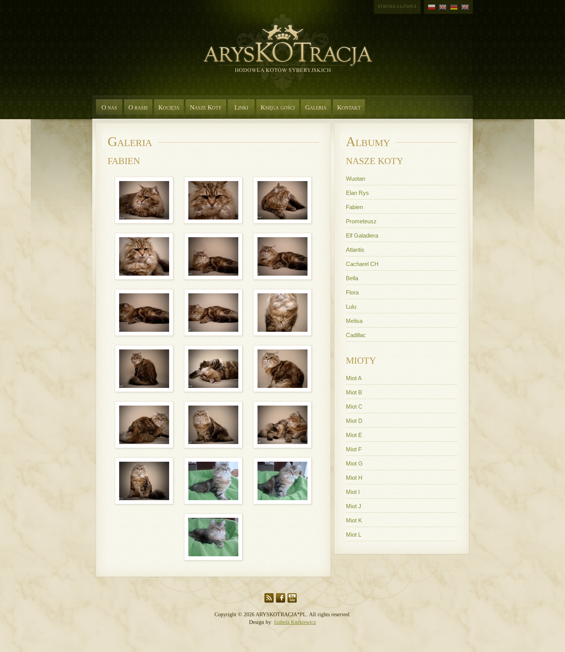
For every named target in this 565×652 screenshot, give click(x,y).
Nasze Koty (206, 107)
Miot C (354, 406)
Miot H (354, 477)
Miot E (354, 435)
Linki (241, 107)
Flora (352, 292)
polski (431, 7)
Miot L (353, 534)
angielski (443, 7)
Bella (352, 278)
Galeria (316, 107)
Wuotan (355, 178)
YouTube (292, 598)
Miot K (354, 520)
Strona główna (397, 6)
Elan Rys (357, 193)
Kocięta (168, 107)
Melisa (354, 321)
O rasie (138, 107)
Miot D (354, 420)
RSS (269, 598)
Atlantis (355, 249)
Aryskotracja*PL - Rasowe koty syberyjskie (284, 58)
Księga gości (278, 107)
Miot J (353, 506)
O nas (109, 107)
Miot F (354, 449)
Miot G (354, 463)
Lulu (351, 306)
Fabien (354, 207)
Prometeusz (361, 221)
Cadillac (356, 335)
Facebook (280, 598)
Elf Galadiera (362, 235)
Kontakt (349, 107)
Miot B (354, 392)
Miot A (354, 378)
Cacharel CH (362, 264)
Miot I (353, 492)
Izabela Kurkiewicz (295, 622)
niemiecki (454, 7)
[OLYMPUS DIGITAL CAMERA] (144, 176)
